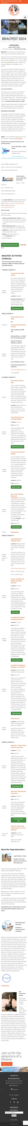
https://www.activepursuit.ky (18, 568)
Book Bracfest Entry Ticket (10, 244)
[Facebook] (10, 1102)
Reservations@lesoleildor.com (18, 369)
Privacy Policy (14, 1119)
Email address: (14, 1110)
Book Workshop (16, 660)
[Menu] (25, 17)
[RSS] (17, 1102)
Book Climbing (16, 527)
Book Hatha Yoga (17, 786)
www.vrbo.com (10, 203)
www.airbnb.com (19, 203)
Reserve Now (7, 1064)
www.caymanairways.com (7, 207)
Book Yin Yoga (16, 487)
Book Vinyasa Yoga (17, 446)
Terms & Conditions (14, 1095)
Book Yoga (15, 612)
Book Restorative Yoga (18, 819)
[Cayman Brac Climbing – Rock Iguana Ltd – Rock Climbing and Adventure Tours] (14, 10)
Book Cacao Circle (17, 308)
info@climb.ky (14, 1085)
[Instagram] (14, 1102)
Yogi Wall (18, 422)
